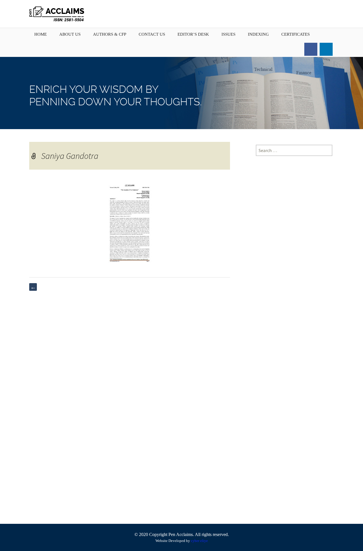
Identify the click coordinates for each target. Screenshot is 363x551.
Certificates (295, 34)
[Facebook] (310, 49)
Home (40, 34)
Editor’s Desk (193, 34)
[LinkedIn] (326, 49)
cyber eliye (199, 541)
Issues (228, 34)
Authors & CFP (109, 34)
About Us (70, 34)
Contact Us (152, 34)
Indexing (258, 34)
